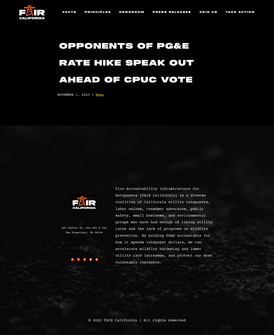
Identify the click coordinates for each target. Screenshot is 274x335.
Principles (98, 12)
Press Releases (172, 12)
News (100, 95)
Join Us (208, 12)
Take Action (240, 12)
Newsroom (132, 12)
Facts (70, 12)
